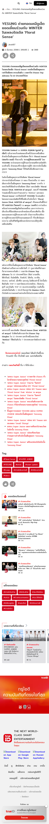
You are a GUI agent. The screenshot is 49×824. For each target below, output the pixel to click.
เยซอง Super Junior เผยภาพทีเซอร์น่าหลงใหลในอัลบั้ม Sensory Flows (26, 428)
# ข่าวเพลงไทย (24, 501)
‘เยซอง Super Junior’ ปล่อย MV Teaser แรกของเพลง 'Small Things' (27, 422)
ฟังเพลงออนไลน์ (12, 353)
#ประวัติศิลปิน (37, 597)
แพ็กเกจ (21, 772)
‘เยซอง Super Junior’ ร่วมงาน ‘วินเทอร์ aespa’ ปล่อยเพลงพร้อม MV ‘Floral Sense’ (26, 384)
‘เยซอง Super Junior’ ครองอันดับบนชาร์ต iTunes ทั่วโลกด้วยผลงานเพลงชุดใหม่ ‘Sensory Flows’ (27, 404)
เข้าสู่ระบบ (40, 3)
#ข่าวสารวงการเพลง (20, 597)
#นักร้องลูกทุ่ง (9, 603)
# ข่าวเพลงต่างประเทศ (33, 646)
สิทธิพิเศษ (20, 765)
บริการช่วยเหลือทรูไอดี (29, 778)
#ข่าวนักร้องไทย (9, 592)
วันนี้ (6, 765)
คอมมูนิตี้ (13, 778)
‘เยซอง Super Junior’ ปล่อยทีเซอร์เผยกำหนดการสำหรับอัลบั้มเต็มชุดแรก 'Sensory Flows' (25, 436)
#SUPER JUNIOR (26, 459)
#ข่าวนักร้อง (8, 608)
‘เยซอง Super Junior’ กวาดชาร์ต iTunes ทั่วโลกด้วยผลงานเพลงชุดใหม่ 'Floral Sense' (26, 378)
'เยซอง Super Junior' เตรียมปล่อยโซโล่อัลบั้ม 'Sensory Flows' (26, 443)
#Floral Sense (9, 459)
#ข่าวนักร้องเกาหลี (20, 470)
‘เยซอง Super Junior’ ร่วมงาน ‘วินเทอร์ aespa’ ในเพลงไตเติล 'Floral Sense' (24, 397)
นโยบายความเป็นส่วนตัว (17, 791)
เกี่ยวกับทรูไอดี (15, 786)
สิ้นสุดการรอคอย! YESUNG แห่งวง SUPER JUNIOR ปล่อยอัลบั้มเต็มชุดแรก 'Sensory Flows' (25, 414)
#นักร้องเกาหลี (36, 470)
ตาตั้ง (42, 765)
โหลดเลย (24, 817)
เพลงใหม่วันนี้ (14, 365)
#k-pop (7, 470)
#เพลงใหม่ (22, 603)
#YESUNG (8, 464)
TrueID (7, 3)
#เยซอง (7, 475)
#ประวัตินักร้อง (37, 592)
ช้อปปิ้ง (11, 772)
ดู (11, 765)
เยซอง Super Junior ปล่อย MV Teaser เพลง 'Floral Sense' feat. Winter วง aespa (27, 390)
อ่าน (8, 9)
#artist (19, 464)
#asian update (31, 464)
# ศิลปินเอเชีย (9, 644)
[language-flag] (27, 3)
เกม (35, 765)
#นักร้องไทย (23, 592)
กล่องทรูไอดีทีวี (34, 772)
